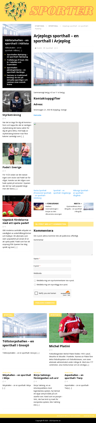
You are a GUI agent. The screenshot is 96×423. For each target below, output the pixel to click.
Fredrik (39, 48)
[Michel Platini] (71, 328)
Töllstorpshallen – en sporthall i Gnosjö (18, 343)
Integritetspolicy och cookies (68, 416)
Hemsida (37, 115)
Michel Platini (59, 346)
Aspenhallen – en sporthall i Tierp (74, 376)
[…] (20, 50)
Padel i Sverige (11, 167)
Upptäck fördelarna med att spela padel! (15, 221)
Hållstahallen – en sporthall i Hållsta (17, 42)
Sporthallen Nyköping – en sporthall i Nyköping (17, 55)
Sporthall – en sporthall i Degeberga (62, 191)
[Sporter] (47, 20)
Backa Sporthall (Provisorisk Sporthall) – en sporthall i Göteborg (42, 194)
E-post (36, 266)
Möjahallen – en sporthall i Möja (16, 376)
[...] (88, 365)
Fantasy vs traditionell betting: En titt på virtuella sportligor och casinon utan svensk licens (17, 80)
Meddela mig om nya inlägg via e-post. (52, 284)
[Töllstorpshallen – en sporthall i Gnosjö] (24, 325)
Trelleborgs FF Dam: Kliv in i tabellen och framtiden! (17, 62)
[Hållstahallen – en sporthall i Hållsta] (16, 35)
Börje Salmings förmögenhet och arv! (46, 376)
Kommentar (38, 240)
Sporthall (49, 48)
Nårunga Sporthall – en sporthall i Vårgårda (81, 193)
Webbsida (38, 273)
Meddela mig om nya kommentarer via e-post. (55, 280)
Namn (36, 258)
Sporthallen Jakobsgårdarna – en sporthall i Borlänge (16, 69)
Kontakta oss (89, 416)
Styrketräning (11, 115)
